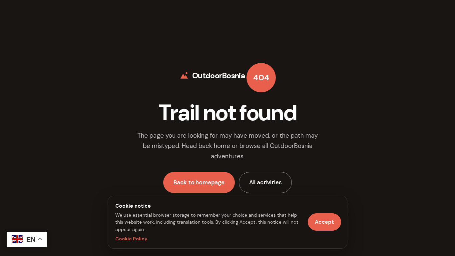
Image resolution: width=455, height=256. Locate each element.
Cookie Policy (131, 239)
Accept (324, 221)
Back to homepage (199, 182)
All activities (265, 182)
